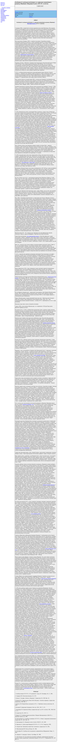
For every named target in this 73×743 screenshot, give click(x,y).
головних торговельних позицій (44, 210)
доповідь (3, 20)
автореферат (4, 10)
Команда (3, 2)
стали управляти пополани (39, 355)
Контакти (3, 3)
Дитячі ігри (3, 18)
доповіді (3, 19)
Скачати (17, 12)
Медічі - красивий (28, 635)
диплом (2, 14)
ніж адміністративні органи (33, 236)
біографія (3, 11)
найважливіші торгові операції (27, 54)
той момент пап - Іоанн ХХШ (28, 162)
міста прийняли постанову (45, 603)
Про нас (2, 5)
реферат (30, 16)
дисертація (3, 16)
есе (1, 21)
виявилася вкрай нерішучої (49, 484)
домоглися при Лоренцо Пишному (48, 578)
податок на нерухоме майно (36, 652)
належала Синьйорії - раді (28, 404)
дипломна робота (5, 15)
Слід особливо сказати (36, 513)
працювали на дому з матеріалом (22, 447)
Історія (2, 9)
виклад (2, 12)
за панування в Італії (27, 688)
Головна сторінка (6, 7)
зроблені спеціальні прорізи (49, 322)
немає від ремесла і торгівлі (46, 92)
